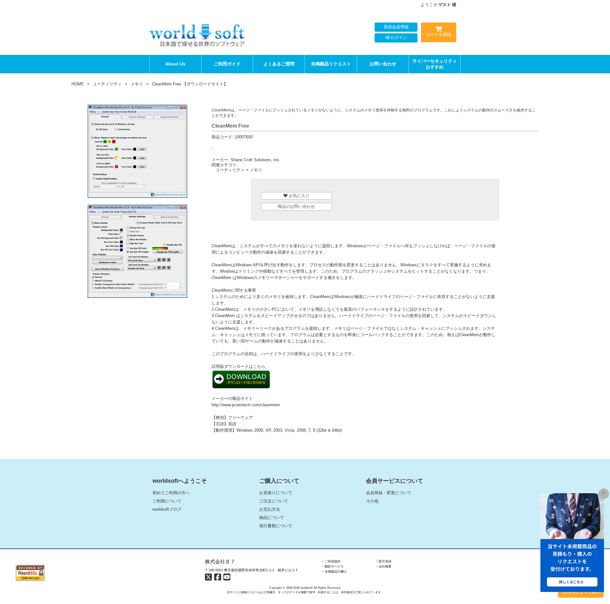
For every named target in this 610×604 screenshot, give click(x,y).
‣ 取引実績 (383, 561)
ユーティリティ (107, 84)
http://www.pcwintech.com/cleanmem (246, 404)
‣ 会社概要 (383, 566)
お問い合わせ (382, 63)
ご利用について (166, 501)
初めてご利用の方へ (171, 492)
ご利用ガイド (227, 63)
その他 (372, 501)
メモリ (137, 84)
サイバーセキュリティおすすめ (434, 64)
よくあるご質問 (279, 63)
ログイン (398, 37)
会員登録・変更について (388, 492)
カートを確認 (438, 34)
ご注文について (273, 501)
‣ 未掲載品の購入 (334, 571)
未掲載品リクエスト (331, 63)
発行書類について (275, 525)
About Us (175, 63)
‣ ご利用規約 (331, 561)
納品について (271, 517)
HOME (77, 84)
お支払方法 (269, 509)
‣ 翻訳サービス (333, 566)
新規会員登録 (396, 26)
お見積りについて (275, 492)
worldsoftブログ (166, 509)
